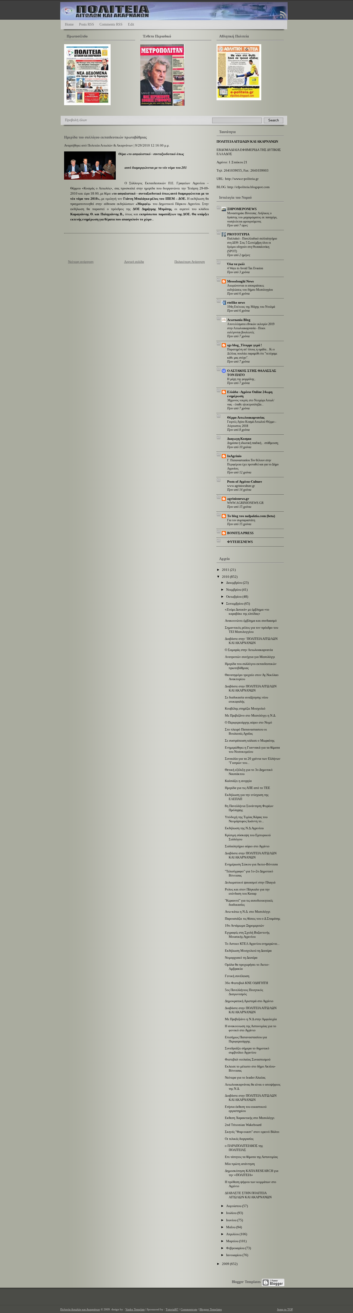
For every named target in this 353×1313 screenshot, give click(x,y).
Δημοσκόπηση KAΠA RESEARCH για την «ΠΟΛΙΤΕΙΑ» (251, 1173)
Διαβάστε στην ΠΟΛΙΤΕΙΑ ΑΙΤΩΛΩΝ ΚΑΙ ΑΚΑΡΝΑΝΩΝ (251, 688)
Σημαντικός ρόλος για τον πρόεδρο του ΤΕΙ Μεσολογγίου (251, 630)
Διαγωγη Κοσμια (239, 439)
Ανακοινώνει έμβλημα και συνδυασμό (251, 621)
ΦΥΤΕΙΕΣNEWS (240, 542)
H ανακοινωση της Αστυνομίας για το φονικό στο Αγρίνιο (250, 1028)
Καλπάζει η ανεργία (238, 781)
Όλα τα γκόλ (236, 264)
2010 (226, 577)
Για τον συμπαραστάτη (241, 520)
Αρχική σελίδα (134, 262)
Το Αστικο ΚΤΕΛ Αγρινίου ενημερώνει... (252, 944)
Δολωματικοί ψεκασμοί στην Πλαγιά (250, 882)
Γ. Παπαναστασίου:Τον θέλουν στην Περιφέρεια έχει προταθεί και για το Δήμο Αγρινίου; (253, 464)
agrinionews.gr (238, 499)
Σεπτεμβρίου (235, 603)
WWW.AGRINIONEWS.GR (245, 503)
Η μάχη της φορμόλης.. (241, 379)
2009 (226, 1264)
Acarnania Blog (238, 320)
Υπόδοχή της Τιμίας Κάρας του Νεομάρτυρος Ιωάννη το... (246, 819)
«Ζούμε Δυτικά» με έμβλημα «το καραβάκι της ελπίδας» (247, 612)
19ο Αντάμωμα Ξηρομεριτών (244, 925)
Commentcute (189, 1309)
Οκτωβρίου (234, 596)
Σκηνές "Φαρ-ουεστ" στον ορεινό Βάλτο (252, 1132)
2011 (226, 570)
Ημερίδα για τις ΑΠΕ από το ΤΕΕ (247, 788)
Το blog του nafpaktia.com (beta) (251, 516)
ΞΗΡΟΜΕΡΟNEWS (242, 209)
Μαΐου (231, 1227)
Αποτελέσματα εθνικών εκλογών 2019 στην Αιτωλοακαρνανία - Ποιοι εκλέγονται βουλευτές (250, 328)
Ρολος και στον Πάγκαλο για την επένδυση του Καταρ (247, 891)
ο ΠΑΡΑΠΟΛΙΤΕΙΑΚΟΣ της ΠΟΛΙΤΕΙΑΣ (244, 1148)
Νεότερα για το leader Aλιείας (245, 1077)
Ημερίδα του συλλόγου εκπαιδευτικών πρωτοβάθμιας (105, 137)
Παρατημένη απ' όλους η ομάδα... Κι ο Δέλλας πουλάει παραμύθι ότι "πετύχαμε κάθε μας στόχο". (252, 353)
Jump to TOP (285, 1309)
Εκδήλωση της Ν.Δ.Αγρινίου (244, 828)
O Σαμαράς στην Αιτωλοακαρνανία (249, 650)
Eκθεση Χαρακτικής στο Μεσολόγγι (249, 1118)
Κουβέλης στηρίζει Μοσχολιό (245, 708)
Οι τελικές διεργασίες (239, 1139)
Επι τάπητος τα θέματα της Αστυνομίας (251, 1157)
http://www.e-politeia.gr (241, 179)
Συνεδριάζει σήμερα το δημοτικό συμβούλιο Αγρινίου (247, 1050)
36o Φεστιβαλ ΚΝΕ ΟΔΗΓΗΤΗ (246, 983)
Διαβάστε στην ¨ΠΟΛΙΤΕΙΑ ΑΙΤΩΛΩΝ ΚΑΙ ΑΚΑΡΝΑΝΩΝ (251, 641)
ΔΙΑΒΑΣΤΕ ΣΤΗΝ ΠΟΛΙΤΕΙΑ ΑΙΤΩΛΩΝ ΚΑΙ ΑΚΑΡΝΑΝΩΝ (248, 1195)
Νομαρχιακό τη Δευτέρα (241, 957)
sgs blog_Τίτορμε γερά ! (244, 345)
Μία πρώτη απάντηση (240, 1164)
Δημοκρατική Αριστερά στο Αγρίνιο (249, 1001)
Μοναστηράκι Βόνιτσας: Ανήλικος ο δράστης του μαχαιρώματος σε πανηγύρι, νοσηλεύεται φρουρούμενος (252, 217)
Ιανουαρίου (234, 1255)
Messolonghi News (240, 281)
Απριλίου (233, 1234)
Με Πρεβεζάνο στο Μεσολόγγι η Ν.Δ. (250, 715)
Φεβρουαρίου (235, 1248)
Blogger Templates (246, 1282)
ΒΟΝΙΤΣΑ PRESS (240, 533)
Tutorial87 (172, 1309)
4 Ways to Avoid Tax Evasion (245, 268)
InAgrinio (234, 456)
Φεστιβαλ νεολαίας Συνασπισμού (247, 1059)
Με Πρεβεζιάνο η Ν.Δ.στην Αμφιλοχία (251, 1019)
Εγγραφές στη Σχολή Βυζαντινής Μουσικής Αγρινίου (247, 935)
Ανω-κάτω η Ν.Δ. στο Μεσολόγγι (247, 911)
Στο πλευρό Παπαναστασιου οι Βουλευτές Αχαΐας (246, 731)
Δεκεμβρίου (234, 583)
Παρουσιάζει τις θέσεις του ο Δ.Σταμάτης (252, 918)
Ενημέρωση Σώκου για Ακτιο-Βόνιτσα (251, 864)
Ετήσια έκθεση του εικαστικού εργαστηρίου (245, 1109)
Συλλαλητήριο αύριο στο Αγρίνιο (247, 846)
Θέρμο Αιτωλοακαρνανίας (245, 417)
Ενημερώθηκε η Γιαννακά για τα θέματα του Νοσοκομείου (252, 750)
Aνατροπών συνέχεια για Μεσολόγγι (250, 657)
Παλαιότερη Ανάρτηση (189, 262)
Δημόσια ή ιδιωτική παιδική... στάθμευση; (253, 443)
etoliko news (236, 302)
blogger (273, 1282)
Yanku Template (135, 1309)
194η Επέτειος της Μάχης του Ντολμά (251, 307)
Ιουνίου (231, 1220)
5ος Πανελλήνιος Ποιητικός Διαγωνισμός (244, 992)
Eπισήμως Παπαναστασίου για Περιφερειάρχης (246, 1039)
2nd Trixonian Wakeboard (243, 1125)
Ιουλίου (231, 1213)
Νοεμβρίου (234, 590)
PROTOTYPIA (238, 234)
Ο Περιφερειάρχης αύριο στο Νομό (248, 722)
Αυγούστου (234, 1206)
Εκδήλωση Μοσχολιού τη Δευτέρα (248, 951)
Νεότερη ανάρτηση (81, 262)
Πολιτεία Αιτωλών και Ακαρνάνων (80, 1309)
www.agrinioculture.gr (241, 486)
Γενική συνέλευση (237, 976)
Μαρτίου (232, 1241)
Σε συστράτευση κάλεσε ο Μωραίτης (249, 740)
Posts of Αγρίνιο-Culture (244, 481)
